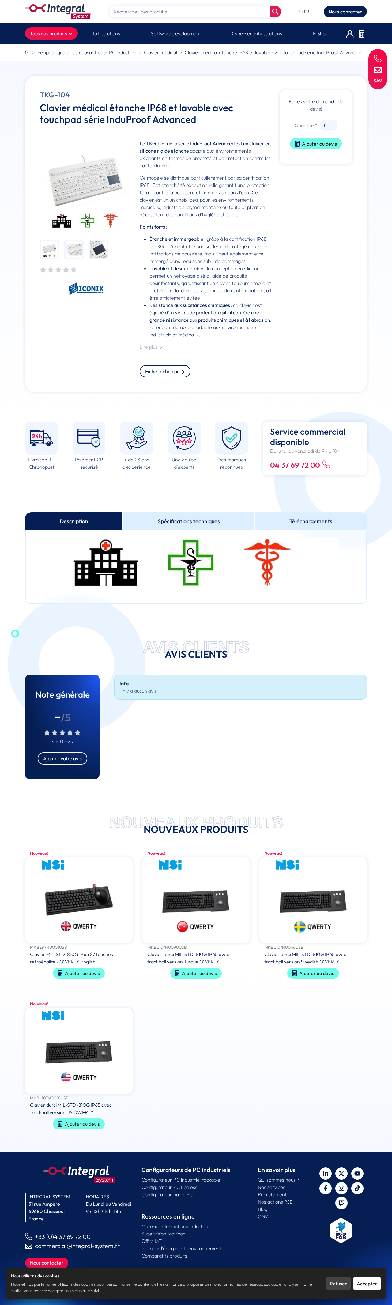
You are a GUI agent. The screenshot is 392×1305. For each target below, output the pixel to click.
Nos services (271, 1187)
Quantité (304, 125)
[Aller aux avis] (58, 270)
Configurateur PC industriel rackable (180, 1180)
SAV (377, 81)
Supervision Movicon (163, 1234)
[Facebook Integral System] (325, 1188)
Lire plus (149, 347)
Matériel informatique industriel (175, 1226)
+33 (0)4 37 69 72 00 (63, 1236)
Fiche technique (163, 371)
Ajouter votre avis (62, 758)
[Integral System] (58, 11)
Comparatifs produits (164, 1256)
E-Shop (320, 33)
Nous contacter (345, 12)
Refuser (338, 1283)
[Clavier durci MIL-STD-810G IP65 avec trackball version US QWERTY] (79, 1051)
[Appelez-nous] (378, 58)
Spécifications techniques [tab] (189, 521)
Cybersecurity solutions (257, 33)
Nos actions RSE (275, 1202)
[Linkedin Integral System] (325, 1173)
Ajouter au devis (319, 144)
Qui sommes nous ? (278, 1180)
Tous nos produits (49, 33)
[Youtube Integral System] (357, 1173)
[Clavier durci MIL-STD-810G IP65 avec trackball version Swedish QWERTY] (313, 900)
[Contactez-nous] (378, 69)
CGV (263, 1216)
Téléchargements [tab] (310, 521)
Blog (262, 1209)
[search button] (275, 11)
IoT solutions (106, 33)
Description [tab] (74, 521)
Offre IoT (151, 1241)
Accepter (367, 1283)
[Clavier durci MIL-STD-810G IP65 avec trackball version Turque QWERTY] (196, 900)
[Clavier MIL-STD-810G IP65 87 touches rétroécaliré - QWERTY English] (79, 900)
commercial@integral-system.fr (77, 1246)
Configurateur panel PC (167, 1194)
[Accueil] (27, 52)
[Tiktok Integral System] (357, 1188)
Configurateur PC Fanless (169, 1187)
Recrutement (272, 1194)
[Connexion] (350, 33)
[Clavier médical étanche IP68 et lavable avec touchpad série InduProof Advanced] (86, 186)
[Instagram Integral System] (341, 1188)
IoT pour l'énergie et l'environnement (181, 1248)
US (299, 11)
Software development (176, 33)
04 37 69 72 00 (295, 465)
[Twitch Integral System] (341, 1203)
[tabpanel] (196, 566)
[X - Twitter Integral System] (341, 1173)
